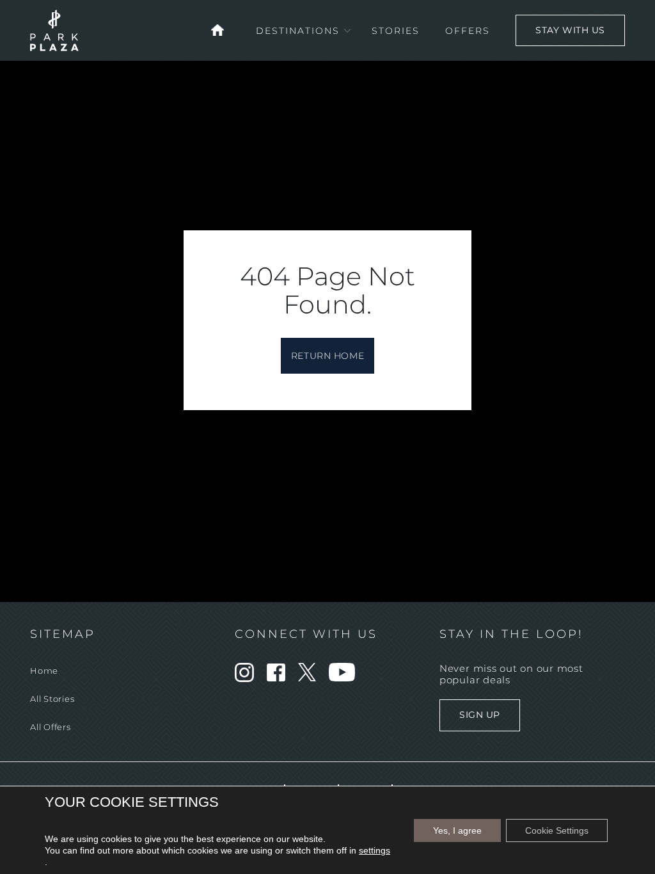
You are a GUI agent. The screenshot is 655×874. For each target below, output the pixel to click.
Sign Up (479, 714)
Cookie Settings (556, 830)
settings (374, 850)
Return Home (327, 356)
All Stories (52, 699)
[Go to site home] (217, 29)
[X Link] (307, 678)
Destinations (298, 30)
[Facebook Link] (276, 678)
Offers (467, 30)
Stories (396, 30)
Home (44, 670)
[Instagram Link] (244, 678)
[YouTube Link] (342, 678)
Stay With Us (570, 30)
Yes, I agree (457, 830)
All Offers (50, 727)
